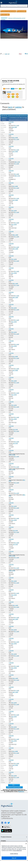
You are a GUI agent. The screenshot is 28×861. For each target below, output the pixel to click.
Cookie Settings (14, 853)
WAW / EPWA (12, 454)
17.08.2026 (11, 341)
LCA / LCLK (15, 429)
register (18, 107)
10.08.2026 (11, 735)
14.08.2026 (11, 476)
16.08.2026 (11, 413)
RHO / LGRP (15, 235)
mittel (3, 54)
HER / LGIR (14, 127)
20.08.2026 (11, 170)
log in (10, 107)
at (22, 88)
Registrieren (21, 791)
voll (8, 54)
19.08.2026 (11, 219)
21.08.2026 (11, 122)
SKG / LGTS (17, 162)
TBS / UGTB (13, 210)
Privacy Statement (17, 850)
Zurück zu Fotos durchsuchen (8, 11)
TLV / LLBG (16, 125)
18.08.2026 (11, 280)
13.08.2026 (11, 515)
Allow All (14, 858)
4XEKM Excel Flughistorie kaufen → (14, 787)
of (14, 88)
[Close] (26, 843)
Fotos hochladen (22, 11)
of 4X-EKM (7, 88)
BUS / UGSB (15, 137)
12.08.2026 (11, 589)
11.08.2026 (11, 662)
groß (6, 54)
